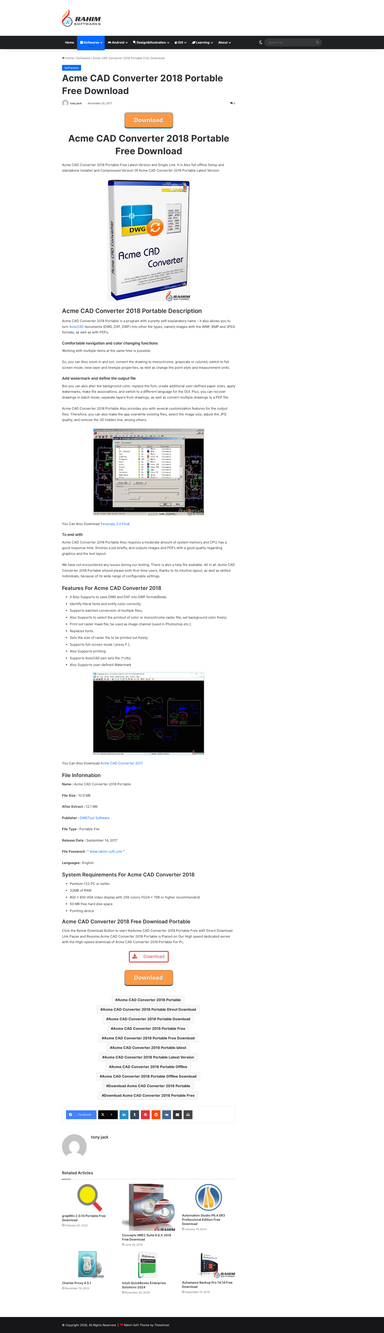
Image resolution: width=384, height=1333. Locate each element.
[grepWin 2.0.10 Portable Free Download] (88, 1197)
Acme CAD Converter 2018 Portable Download (149, 1019)
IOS (180, 42)
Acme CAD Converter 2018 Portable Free (149, 1028)
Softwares (91, 42)
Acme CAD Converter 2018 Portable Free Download (149, 1038)
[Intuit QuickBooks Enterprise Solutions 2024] (148, 1265)
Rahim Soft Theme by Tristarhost (146, 1325)
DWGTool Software (95, 818)
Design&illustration (151, 42)
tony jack (76, 103)
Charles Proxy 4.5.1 (76, 1283)
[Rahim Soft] (81, 18)
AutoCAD (76, 327)
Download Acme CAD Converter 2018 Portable (149, 1086)
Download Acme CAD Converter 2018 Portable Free (149, 1095)
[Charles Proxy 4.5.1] (88, 1265)
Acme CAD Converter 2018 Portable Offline (149, 1066)
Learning (202, 42)
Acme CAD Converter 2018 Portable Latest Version (149, 1057)
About (223, 42)
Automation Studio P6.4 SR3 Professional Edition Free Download (203, 1219)
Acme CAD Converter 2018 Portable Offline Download (149, 1076)
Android (117, 42)
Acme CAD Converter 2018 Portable (149, 1000)
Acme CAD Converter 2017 (121, 763)
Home (69, 42)
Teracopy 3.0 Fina (114, 524)
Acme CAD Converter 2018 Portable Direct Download (149, 1009)
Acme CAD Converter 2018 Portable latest (149, 1047)
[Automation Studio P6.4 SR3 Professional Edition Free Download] (208, 1197)
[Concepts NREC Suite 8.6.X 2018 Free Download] (148, 1207)
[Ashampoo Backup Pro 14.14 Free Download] (208, 1264)
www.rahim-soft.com (106, 851)
